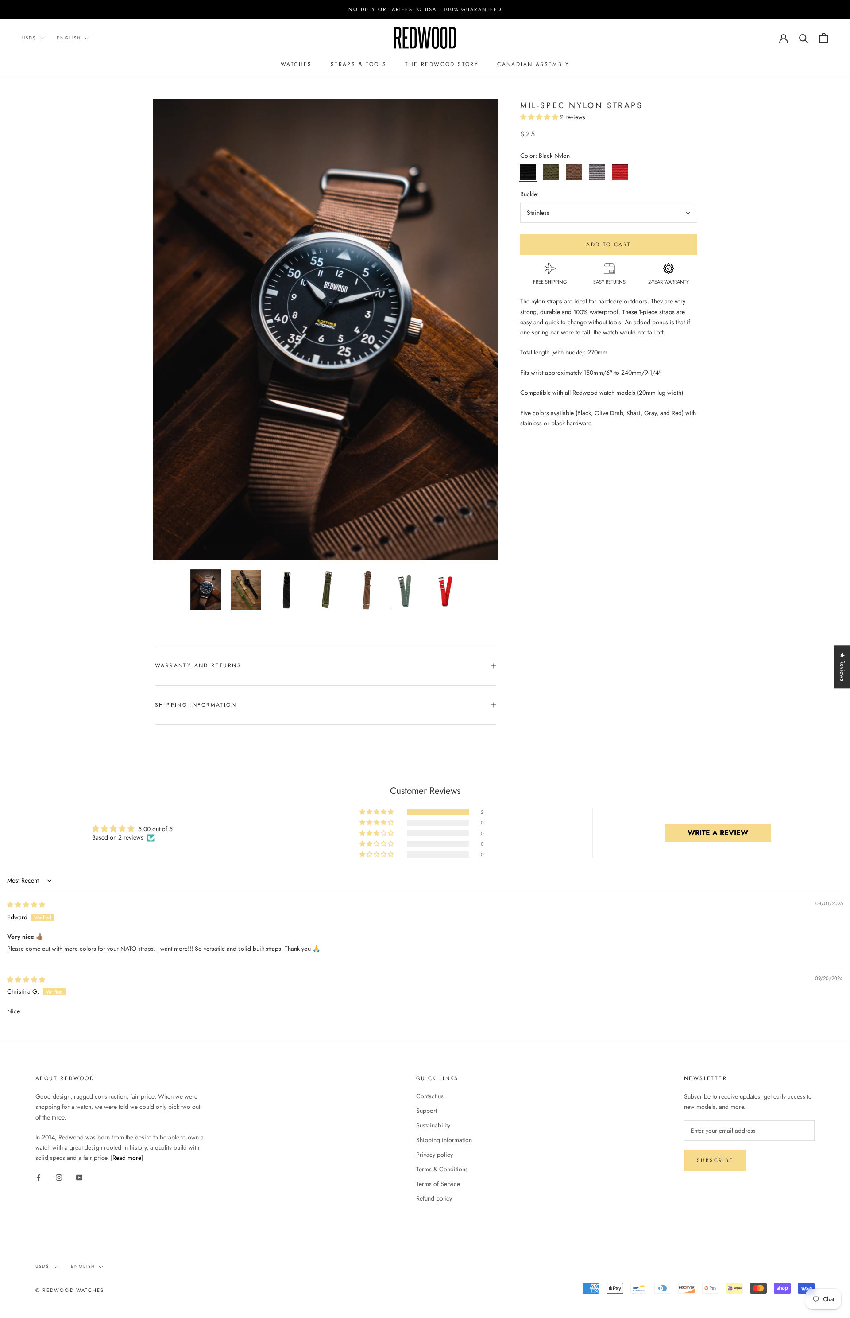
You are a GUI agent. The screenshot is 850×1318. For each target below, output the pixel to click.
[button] (540, 117)
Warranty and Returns (198, 665)
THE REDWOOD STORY (442, 64)
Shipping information (444, 1139)
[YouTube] (79, 1177)
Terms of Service (438, 1183)
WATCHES (296, 64)
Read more (126, 1157)
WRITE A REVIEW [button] (718, 833)
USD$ (29, 38)
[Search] (803, 38)
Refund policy (434, 1198)
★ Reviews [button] (842, 667)
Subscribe (715, 1160)
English (69, 38)
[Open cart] (823, 38)
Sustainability (433, 1125)
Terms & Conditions (442, 1169)
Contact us (430, 1096)
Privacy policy (434, 1154)
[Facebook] (38, 1177)
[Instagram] (59, 1177)
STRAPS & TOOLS (359, 64)
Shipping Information (195, 705)
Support (426, 1110)
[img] (26, 904)
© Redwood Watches (69, 1290)
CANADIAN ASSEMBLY (533, 64)
